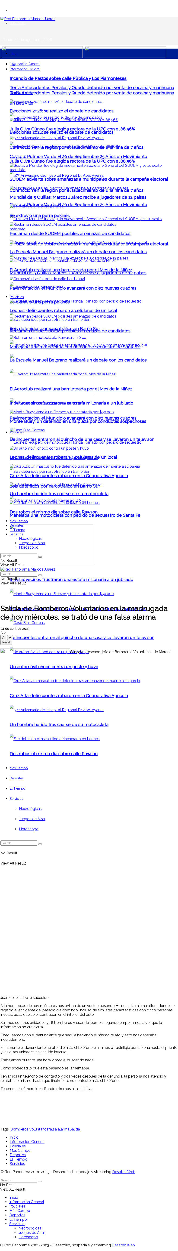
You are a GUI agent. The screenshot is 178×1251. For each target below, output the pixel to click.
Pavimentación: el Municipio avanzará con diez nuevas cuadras (73, 417)
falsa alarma (59, 1129)
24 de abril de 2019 (14, 628)
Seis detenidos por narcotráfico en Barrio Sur (55, 328)
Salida (75, 1129)
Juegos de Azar (32, 543)
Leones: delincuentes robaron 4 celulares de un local (63, 310)
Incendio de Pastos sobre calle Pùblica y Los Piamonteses (68, 78)
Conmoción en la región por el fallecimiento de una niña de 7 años (76, 147)
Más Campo (19, 521)
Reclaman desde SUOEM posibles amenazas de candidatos (70, 233)
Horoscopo (28, 547)
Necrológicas (30, 538)
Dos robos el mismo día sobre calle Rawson (54, 511)
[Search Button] (40, 557)
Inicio (14, 54)
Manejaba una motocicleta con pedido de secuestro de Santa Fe (75, 515)
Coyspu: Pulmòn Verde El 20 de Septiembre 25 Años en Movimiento (78, 204)
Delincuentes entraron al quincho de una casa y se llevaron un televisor (82, 637)
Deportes (17, 525)
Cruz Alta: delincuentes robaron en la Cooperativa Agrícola (69, 475)
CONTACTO (17, 23)
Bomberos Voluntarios (29, 1129)
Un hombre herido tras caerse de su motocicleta (59, 493)
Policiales (17, 297)
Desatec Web (123, 1172)
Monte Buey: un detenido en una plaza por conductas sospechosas (78, 421)
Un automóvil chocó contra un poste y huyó (54, 457)
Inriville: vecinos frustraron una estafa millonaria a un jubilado (71, 579)
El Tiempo (17, 530)
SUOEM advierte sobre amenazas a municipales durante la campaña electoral (89, 179)
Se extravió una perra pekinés (40, 215)
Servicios (16, 534)
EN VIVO (16, 10)
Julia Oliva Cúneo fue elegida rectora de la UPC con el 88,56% (72, 161)
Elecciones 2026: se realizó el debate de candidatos (62, 132)
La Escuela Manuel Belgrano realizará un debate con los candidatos (78, 251)
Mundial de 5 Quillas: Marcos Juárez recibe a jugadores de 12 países (78, 272)
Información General (25, 64)
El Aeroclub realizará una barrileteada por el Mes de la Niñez (71, 269)
